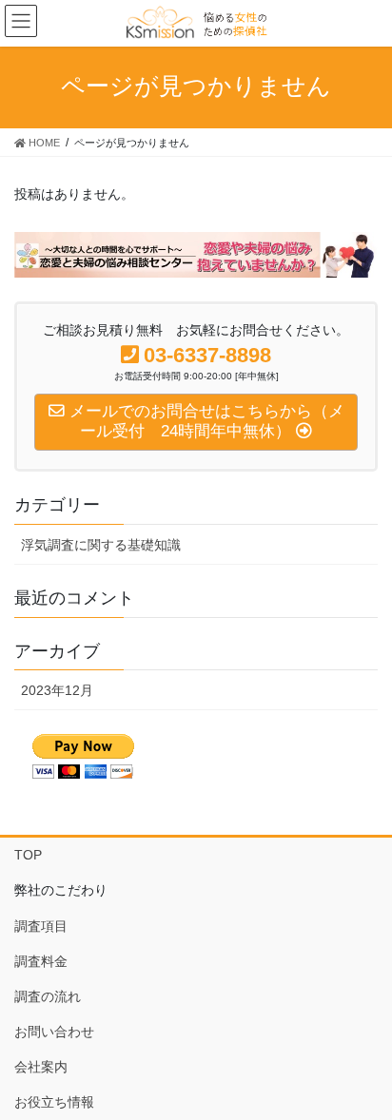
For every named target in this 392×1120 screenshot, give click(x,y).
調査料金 (41, 961)
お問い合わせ (54, 1031)
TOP (28, 854)
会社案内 (41, 1066)
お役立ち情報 (54, 1102)
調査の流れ (47, 996)
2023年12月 (57, 690)
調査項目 (41, 926)
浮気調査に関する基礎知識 (101, 544)
